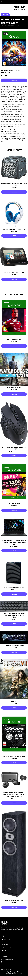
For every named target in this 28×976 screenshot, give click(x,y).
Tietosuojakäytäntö (11, 973)
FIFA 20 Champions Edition (14, 339)
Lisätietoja (14, 80)
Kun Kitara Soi (6, 942)
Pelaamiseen (10, 70)
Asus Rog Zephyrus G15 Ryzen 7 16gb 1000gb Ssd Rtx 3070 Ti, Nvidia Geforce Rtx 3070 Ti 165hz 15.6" (14, 542)
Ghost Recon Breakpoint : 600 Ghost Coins (14, 756)
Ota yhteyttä (13, 972)
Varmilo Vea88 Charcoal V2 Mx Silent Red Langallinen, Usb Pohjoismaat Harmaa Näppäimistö (14, 615)
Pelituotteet (17, 70)
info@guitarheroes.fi (23, 1)
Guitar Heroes (6, 939)
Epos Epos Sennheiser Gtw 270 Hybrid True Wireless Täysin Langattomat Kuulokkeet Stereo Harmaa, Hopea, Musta (14, 794)
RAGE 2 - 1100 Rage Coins (14, 504)
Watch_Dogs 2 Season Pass (14, 388)
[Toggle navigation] (2, 8)
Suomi (3, 1)
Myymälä (5, 14)
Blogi (4, 950)
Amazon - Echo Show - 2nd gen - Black (14, 273)
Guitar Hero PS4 (7, 947)
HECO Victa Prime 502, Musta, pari (14, 901)
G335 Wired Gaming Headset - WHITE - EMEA (14, 229)
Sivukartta (19, 973)
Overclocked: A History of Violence (14, 646)
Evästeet (19, 972)
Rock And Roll (6, 944)
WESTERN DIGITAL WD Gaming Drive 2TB (14, 587)
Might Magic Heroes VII (14, 701)
